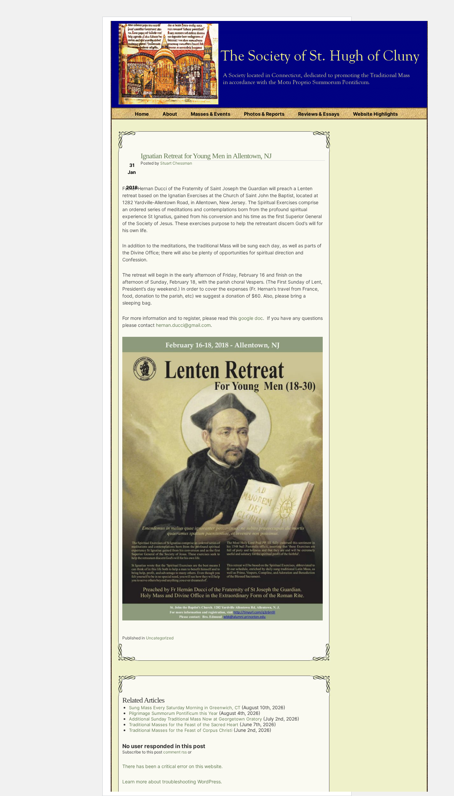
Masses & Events (210, 114)
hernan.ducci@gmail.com (183, 325)
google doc (250, 318)
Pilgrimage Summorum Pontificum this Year (173, 713)
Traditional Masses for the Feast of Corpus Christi (180, 730)
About (170, 114)
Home (142, 114)
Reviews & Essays (318, 114)
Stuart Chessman (176, 163)
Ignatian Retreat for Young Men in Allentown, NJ (206, 156)
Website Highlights (375, 114)
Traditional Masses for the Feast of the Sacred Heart (183, 724)
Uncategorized (159, 637)
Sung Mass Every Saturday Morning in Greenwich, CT (184, 707)
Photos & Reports (264, 114)
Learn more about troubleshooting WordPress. (172, 781)
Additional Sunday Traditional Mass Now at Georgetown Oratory (195, 719)
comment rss (175, 751)
